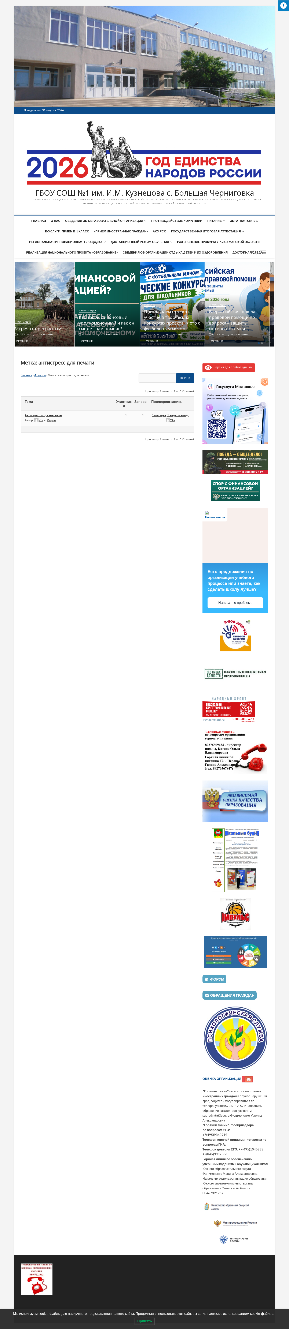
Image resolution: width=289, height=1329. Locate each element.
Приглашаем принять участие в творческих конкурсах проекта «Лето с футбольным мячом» (177, 320)
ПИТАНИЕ (214, 220)
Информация (27, 322)
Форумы (40, 375)
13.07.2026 (157, 334)
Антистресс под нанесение (43, 415)
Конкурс (154, 304)
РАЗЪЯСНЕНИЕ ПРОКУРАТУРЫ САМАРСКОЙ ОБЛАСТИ (218, 242)
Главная (38, 220)
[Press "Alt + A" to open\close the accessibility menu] (283, 5)
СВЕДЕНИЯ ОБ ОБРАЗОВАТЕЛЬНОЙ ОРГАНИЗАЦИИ (104, 220)
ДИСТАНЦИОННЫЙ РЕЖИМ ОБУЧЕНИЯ (140, 242)
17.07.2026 (92, 334)
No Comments (49, 334)
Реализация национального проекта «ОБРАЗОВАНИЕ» (72, 252)
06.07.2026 (222, 334)
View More (27, 341)
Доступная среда (248, 252)
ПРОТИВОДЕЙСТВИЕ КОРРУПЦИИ (176, 220)
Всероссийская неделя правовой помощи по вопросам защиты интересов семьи (237, 320)
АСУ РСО (159, 231)
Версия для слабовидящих (232, 367)
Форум (51, 420)
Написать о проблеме (235, 602)
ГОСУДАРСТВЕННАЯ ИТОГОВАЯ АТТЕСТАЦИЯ (206, 231)
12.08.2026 (27, 334)
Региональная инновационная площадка (65, 242)
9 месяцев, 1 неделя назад (170, 415)
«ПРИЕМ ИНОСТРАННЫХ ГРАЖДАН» (121, 231)
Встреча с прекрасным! (43, 329)
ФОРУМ (217, 979)
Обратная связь (244, 220)
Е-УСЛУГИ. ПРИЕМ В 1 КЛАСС (67, 231)
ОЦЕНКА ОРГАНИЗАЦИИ (222, 1079)
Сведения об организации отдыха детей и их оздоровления (175, 252)
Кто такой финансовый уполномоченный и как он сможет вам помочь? (111, 323)
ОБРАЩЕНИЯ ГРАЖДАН (232, 995)
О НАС (55, 220)
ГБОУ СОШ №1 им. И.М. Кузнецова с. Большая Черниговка (144, 193)
